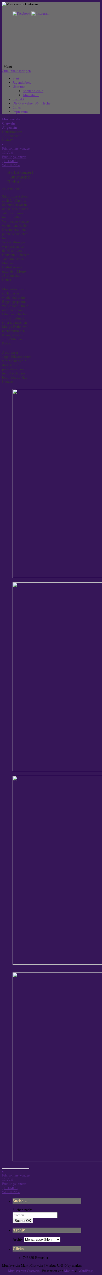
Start (16, 78)
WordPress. (86, 1271)
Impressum (20, 112)
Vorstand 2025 (33, 91)
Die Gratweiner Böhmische (31, 103)
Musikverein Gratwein (11, 121)
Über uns (19, 87)
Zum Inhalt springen (16, 71)
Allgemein (9, 128)
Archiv (18, 1239)
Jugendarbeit (22, 82)
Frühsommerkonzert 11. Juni (16, 148)
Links (17, 107)
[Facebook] (22, 13)
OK (23, 1221)
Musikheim (31, 95)
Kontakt (18, 99)
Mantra (69, 1271)
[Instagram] (40, 13)
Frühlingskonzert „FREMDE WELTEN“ (14, 161)
